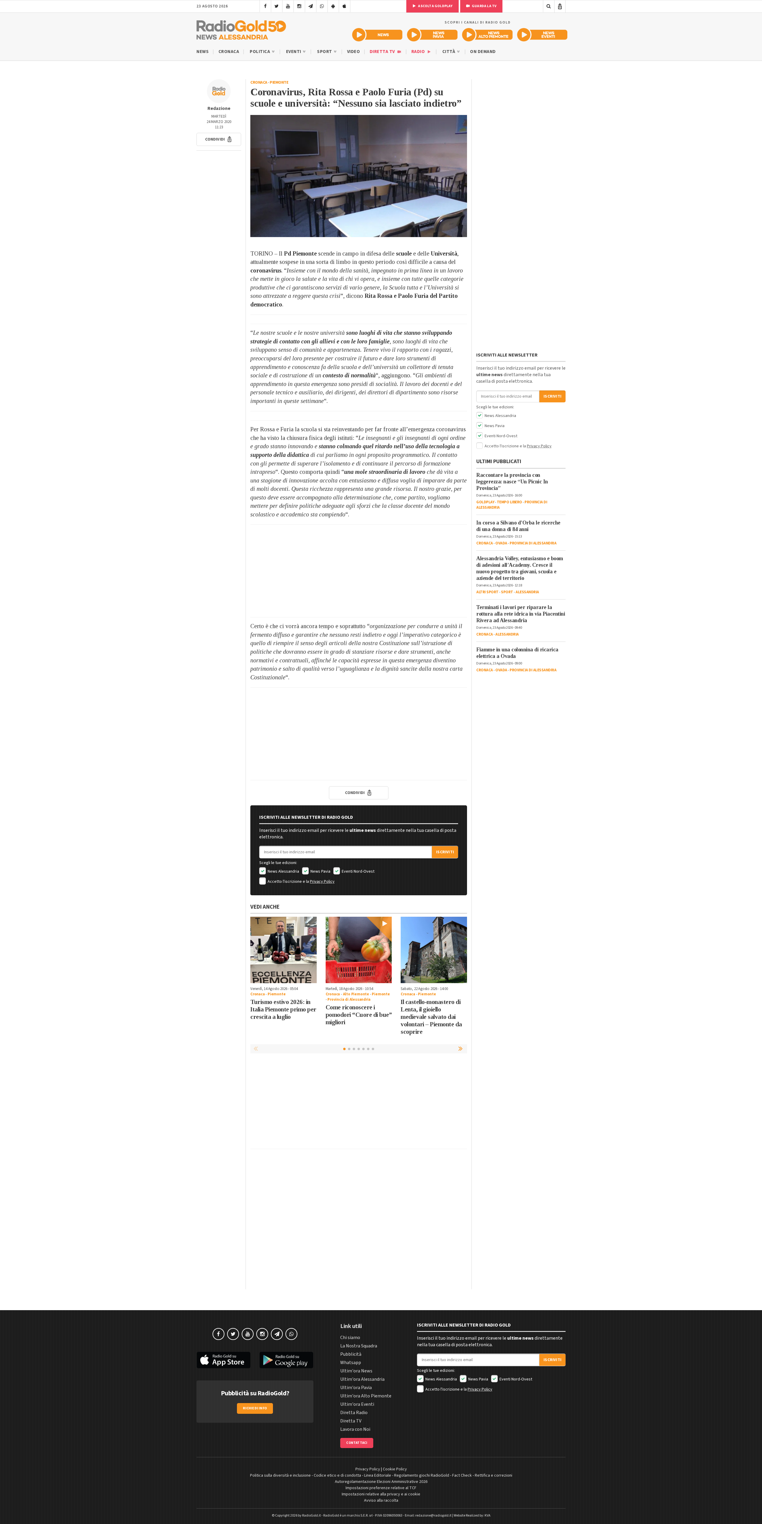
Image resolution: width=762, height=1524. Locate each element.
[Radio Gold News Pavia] (432, 34)
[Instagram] (299, 6)
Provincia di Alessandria (348, 999)
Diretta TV (383, 52)
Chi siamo (350, 1337)
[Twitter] (276, 6)
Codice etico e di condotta (337, 1475)
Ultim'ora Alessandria (362, 1379)
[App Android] (333, 6)
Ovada (501, 543)
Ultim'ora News (356, 1371)
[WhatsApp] (321, 6)
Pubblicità (350, 1354)
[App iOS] (344, 6)
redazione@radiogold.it (433, 1515)
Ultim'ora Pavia (356, 1387)
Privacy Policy (322, 882)
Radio (418, 52)
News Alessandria (283, 871)
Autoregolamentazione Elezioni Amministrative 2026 (381, 1482)
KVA (488, 1515)
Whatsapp (350, 1362)
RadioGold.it (311, 1515)
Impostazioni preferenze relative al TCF (381, 1488)
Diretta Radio (354, 1412)
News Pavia (320, 871)
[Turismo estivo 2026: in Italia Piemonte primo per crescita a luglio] (283, 950)
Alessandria (527, 592)
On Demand (483, 52)
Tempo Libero (509, 502)
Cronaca (228, 52)
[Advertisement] (358, 571)
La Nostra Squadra (358, 1346)
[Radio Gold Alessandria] (241, 28)
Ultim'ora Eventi (357, 1404)
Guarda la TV (484, 6)
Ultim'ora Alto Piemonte (365, 1396)
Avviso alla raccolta (381, 1500)
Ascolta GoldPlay (434, 6)
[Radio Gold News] (377, 34)
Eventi (294, 52)
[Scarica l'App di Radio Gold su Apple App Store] (223, 1360)
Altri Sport (487, 592)
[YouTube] (287, 6)
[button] (218, 139)
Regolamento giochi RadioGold (421, 1475)
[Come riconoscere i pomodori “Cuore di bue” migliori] (359, 950)
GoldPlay (485, 502)
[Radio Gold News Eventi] (542, 34)
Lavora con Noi (355, 1429)
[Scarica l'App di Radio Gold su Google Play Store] (287, 1360)
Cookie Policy (395, 1469)
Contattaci (356, 1443)
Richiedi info (255, 1408)
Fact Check (462, 1475)
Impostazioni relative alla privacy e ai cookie (381, 1494)
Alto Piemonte (356, 994)
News (202, 52)
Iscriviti (445, 852)
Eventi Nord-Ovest (357, 871)
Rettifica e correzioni (493, 1475)
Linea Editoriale (377, 1475)
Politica (260, 52)
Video (353, 52)
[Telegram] (310, 6)
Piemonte (279, 82)
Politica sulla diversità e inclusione (280, 1475)
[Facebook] (265, 6)
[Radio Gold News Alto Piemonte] (487, 34)
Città (449, 52)
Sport (325, 52)
